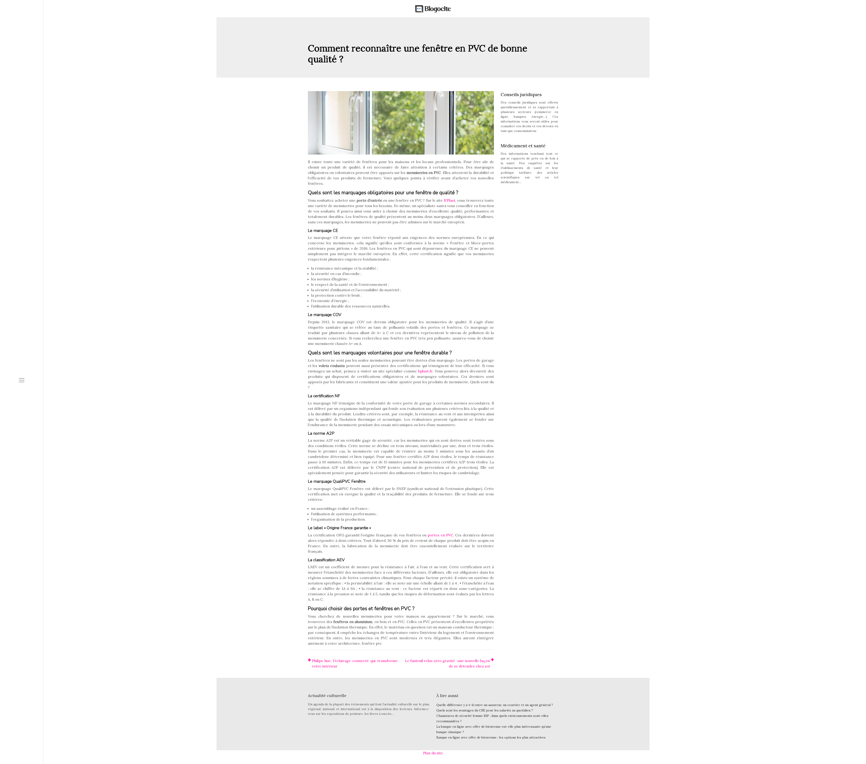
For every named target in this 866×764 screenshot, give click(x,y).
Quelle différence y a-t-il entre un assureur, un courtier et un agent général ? (494, 705)
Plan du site (433, 753)
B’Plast (449, 200)
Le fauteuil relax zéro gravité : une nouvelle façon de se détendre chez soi (447, 663)
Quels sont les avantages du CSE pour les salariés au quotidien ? (484, 710)
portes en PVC (440, 535)
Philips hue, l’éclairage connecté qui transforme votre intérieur (355, 663)
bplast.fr (425, 371)
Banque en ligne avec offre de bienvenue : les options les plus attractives (491, 737)
